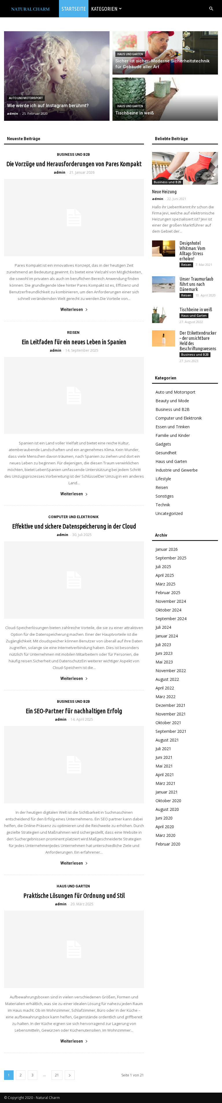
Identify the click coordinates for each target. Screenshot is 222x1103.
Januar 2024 (167, 636)
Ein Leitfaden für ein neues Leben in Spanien (74, 341)
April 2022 (165, 688)
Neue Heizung (164, 191)
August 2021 (167, 740)
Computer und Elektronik (73, 517)
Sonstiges (165, 496)
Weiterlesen (71, 309)
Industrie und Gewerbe (177, 470)
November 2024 (171, 601)
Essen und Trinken (173, 426)
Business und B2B (73, 155)
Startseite (74, 9)
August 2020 (167, 809)
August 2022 (167, 679)
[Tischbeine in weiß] (165, 99)
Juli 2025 (163, 566)
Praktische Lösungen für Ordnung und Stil (74, 895)
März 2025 (165, 584)
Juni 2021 (164, 757)
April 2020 (165, 826)
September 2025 (171, 558)
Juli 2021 (163, 748)
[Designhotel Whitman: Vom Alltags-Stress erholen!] (163, 248)
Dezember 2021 (171, 705)
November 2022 (171, 670)
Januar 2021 (167, 792)
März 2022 (165, 696)
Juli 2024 (163, 627)
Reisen (73, 333)
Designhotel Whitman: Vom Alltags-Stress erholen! (192, 250)
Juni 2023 (164, 653)
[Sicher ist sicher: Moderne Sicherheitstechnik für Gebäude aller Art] (165, 53)
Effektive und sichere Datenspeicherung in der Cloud (74, 526)
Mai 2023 (164, 662)
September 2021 (171, 731)
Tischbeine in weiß (196, 309)
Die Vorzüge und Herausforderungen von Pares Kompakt (74, 163)
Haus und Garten (130, 54)
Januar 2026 (167, 549)
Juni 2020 (164, 818)
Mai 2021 (164, 766)
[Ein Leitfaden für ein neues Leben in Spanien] (74, 395)
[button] (211, 9)
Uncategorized (169, 513)
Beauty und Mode (172, 400)
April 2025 (165, 575)
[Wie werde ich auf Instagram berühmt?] (57, 76)
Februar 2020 (168, 844)
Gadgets (163, 444)
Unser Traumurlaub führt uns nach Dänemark (196, 284)
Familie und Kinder (173, 435)
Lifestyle (163, 478)
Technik (163, 504)
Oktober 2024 (168, 610)
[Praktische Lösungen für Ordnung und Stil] (74, 949)
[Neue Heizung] (185, 168)
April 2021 (165, 774)
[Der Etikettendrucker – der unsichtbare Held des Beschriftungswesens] (163, 338)
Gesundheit (166, 452)
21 (57, 1075)
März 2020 (165, 835)
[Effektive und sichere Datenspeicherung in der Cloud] (74, 580)
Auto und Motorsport (26, 98)
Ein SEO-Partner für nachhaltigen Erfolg (74, 710)
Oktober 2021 (168, 722)
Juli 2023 (163, 644)
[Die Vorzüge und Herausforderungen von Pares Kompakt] (74, 217)
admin (59, 172)
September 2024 (171, 618)
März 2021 (165, 783)
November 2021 (171, 714)
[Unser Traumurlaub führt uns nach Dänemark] (163, 284)
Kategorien (104, 9)
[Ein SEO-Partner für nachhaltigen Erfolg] (74, 764)
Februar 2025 (168, 592)
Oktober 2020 (168, 800)
